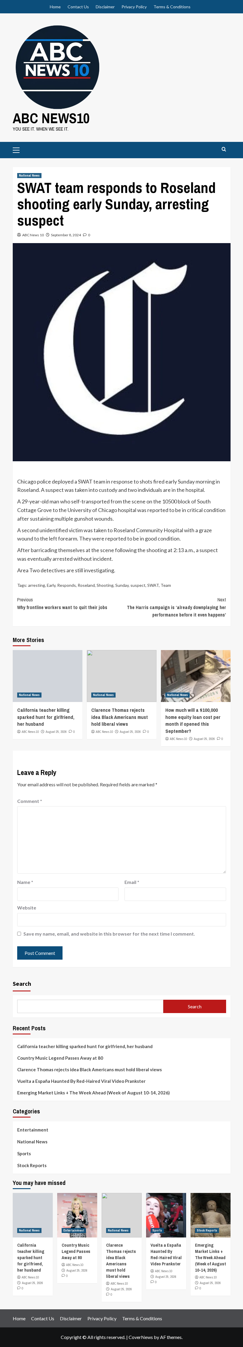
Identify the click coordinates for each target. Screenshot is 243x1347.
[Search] (224, 149)
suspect (138, 585)
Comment (29, 801)
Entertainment (32, 1129)
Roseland (86, 585)
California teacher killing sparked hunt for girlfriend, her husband (45, 717)
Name (25, 882)
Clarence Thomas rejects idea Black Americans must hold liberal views (119, 717)
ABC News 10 (33, 235)
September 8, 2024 (66, 235)
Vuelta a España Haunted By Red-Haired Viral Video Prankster (81, 1081)
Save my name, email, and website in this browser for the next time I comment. (109, 933)
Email (131, 882)
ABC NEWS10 (51, 118)
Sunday (122, 585)
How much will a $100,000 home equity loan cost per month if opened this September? (192, 720)
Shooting (105, 585)
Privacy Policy (134, 6)
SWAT (153, 585)
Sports (24, 1153)
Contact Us (78, 6)
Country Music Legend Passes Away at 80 (60, 1058)
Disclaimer (105, 6)
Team (166, 585)
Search (22, 983)
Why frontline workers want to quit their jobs (62, 603)
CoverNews (141, 1337)
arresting (36, 585)
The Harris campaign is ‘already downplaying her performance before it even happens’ (176, 607)
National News (29, 175)
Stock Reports (32, 1165)
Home (55, 6)
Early (51, 585)
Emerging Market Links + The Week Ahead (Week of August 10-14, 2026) (93, 1092)
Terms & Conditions (172, 6)
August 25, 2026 (56, 732)
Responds (66, 585)
